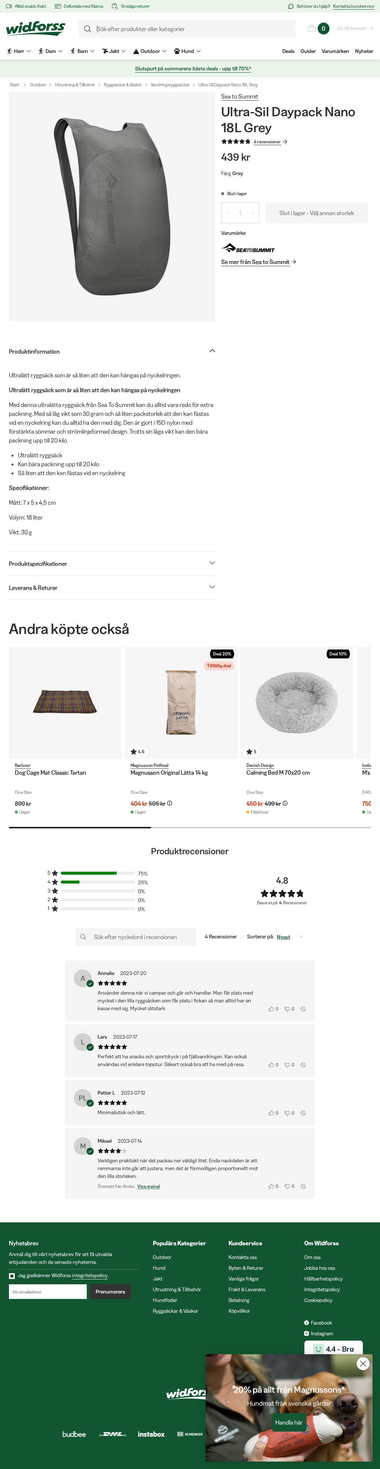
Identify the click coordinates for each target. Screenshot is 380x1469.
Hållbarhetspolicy (323, 1278)
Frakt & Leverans (247, 1289)
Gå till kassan (352, 28)
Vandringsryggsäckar (170, 84)
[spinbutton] (240, 213)
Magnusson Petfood (149, 765)
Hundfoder (165, 1300)
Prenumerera (110, 1291)
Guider (308, 51)
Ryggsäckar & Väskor (123, 84)
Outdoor (38, 84)
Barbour (23, 765)
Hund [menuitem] (187, 51)
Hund (159, 1268)
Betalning (239, 1300)
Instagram (322, 1333)
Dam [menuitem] (51, 51)
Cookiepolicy (318, 1300)
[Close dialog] (363, 1363)
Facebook (321, 1322)
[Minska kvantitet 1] (227, 213)
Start (14, 84)
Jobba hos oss (319, 1268)
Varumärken (335, 51)
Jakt (158, 1278)
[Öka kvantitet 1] (253, 213)
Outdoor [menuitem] (150, 51)
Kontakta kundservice (353, 6)
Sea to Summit (239, 96)
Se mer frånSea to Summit (255, 262)
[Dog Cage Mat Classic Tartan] (65, 703)
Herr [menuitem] (19, 51)
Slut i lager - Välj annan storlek (316, 213)
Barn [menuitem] (83, 51)
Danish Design (260, 765)
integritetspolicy (90, 1275)
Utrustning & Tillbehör (75, 84)
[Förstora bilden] (112, 206)
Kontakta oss (243, 1257)
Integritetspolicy (322, 1289)
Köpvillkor (239, 1311)
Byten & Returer (246, 1268)
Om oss (312, 1257)
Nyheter (364, 51)
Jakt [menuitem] (114, 51)
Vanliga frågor (244, 1278)
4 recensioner (267, 141)
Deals (288, 51)
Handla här (289, 1422)
